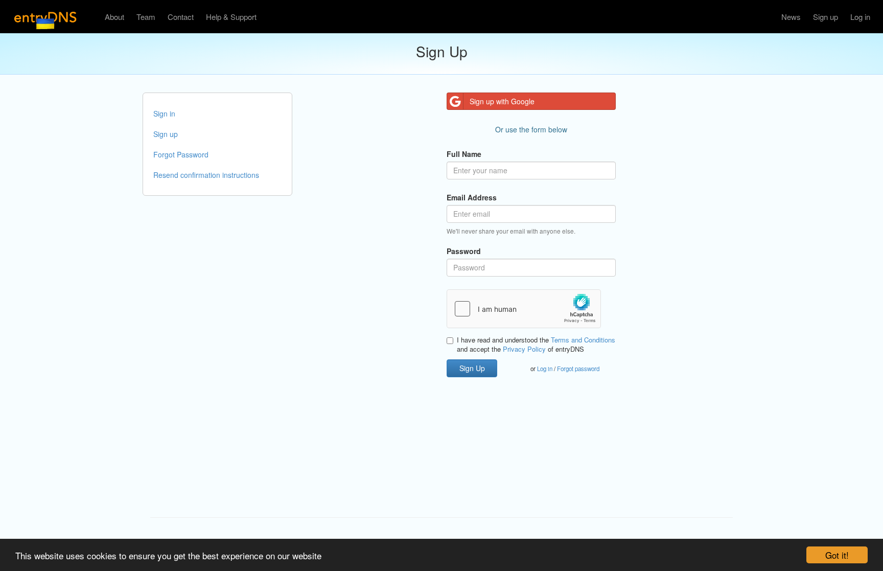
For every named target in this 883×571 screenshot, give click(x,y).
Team (145, 16)
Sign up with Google (502, 101)
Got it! (837, 555)
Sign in (164, 113)
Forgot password (578, 368)
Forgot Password (180, 154)
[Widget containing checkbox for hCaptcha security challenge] (524, 308)
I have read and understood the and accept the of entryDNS (536, 344)
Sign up (825, 16)
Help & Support (231, 16)
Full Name (464, 154)
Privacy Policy (524, 349)
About (114, 16)
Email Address (472, 197)
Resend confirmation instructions (206, 175)
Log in (860, 16)
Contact (181, 16)
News (791, 16)
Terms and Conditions (583, 340)
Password (464, 251)
